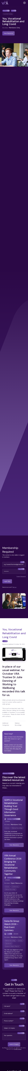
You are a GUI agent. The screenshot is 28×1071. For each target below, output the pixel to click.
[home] (11, 3)
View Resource (8, 33)
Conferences (15, 886)
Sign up (14, 587)
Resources (6, 10)
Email (22, 562)
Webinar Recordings (17, 828)
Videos (13, 10)
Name (22, 1004)
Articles (7, 828)
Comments (21, 1033)
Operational (8, 943)
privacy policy (17, 1049)
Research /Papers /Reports (12, 946)
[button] (24, 3)
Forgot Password (21, 576)
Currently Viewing (7, 14)
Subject (22, 1026)
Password (21, 569)
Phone (22, 1018)
